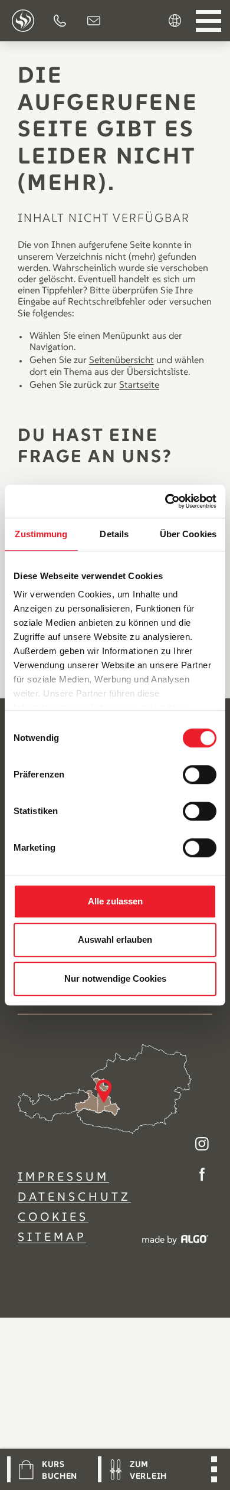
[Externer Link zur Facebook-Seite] (202, 1176)
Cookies (53, 1216)
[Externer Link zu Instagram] (202, 1145)
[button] (60, 20)
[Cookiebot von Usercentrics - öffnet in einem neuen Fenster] (165, 501)
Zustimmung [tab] (41, 534)
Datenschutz (74, 1196)
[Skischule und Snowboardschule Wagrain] (23, 20)
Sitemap (52, 1236)
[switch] (199, 774)
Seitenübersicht (121, 359)
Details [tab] (114, 534)
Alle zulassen (115, 901)
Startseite (139, 384)
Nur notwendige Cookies (115, 978)
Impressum (63, 1176)
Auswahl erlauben (115, 939)
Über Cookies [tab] (188, 534)
